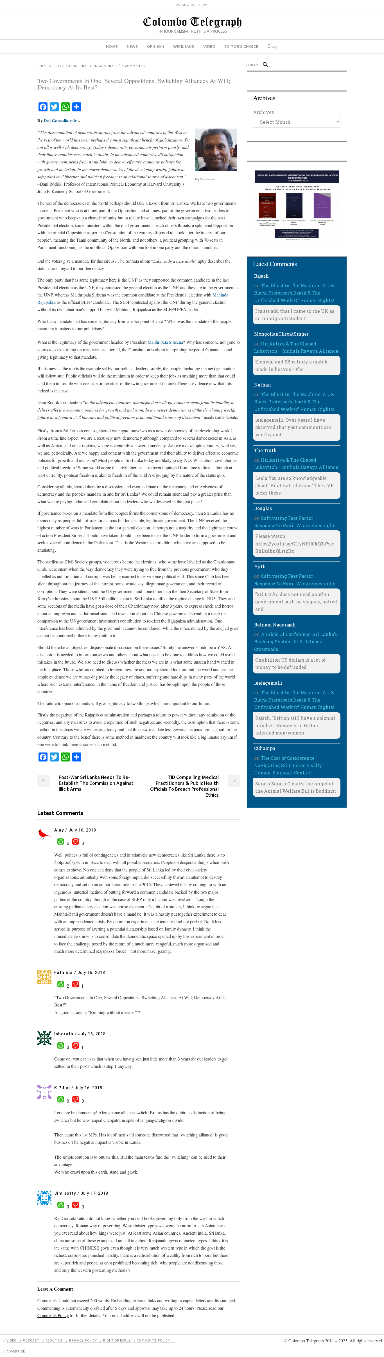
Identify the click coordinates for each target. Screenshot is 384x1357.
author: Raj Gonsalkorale (91, 66)
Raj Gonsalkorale (60, 120)
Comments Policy (153, 1340)
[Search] (263, 65)
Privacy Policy (83, 1340)
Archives (263, 112)
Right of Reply (116, 1340)
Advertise (15, 1351)
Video (11, 1340)
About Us (54, 1340)
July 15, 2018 (49, 66)
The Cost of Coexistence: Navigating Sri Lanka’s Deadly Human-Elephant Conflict (288, 765)
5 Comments (133, 66)
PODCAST (31, 1340)
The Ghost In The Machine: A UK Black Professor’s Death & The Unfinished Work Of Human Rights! (294, 292)
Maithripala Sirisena (165, 342)
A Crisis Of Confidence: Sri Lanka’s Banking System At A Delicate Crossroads (295, 641)
